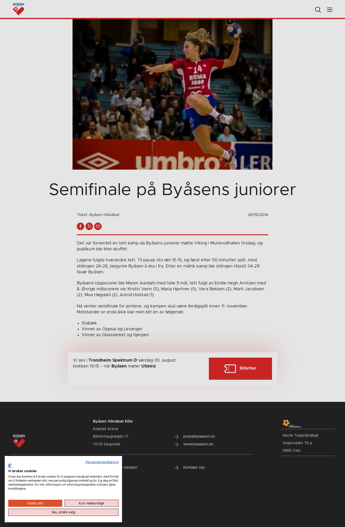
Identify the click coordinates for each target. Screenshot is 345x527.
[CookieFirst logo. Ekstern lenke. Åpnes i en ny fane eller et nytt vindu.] (10, 466)
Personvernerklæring (102, 462)
